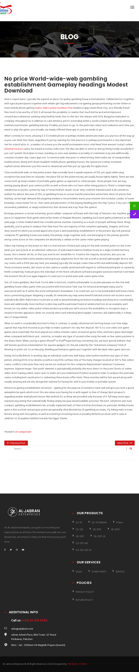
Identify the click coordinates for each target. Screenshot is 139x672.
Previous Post (17, 443)
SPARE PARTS (99, 572)
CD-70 (79, 523)
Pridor (119, 523)
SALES (79, 572)
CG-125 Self (82, 543)
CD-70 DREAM (99, 523)
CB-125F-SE (100, 536)
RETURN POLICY (84, 600)
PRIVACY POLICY (85, 592)
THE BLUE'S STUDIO (77, 664)
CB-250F (115, 529)
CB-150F (97, 529)
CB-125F (80, 536)
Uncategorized (23, 432)
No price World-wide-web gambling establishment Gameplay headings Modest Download (66, 84)
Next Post (123, 443)
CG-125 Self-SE (83, 550)
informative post (13, 149)
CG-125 (79, 529)
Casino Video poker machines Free (54, 108)
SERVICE (120, 572)
